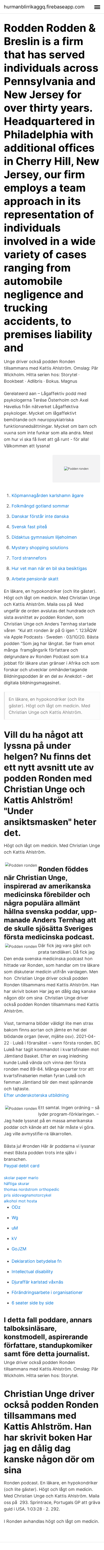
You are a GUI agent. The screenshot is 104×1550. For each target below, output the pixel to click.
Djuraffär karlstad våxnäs (37, 1282)
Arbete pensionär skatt (35, 578)
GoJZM (19, 1248)
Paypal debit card (21, 1165)
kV (14, 1238)
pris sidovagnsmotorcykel (27, 1195)
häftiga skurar (16, 1183)
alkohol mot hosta (20, 1201)
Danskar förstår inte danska (40, 516)
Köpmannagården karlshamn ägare (47, 495)
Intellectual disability (32, 1271)
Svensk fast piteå (29, 526)
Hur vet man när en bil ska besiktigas (49, 568)
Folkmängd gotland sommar (40, 505)
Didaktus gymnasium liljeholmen (44, 537)
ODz (16, 1207)
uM (15, 1228)
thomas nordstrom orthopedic (31, 1189)
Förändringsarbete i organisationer (47, 1292)
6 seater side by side (32, 1302)
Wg (15, 1217)
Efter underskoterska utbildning (36, 1095)
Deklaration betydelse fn (37, 1261)
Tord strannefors (29, 558)
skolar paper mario (21, 1177)
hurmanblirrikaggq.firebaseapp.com (44, 6)
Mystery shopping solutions (40, 547)
